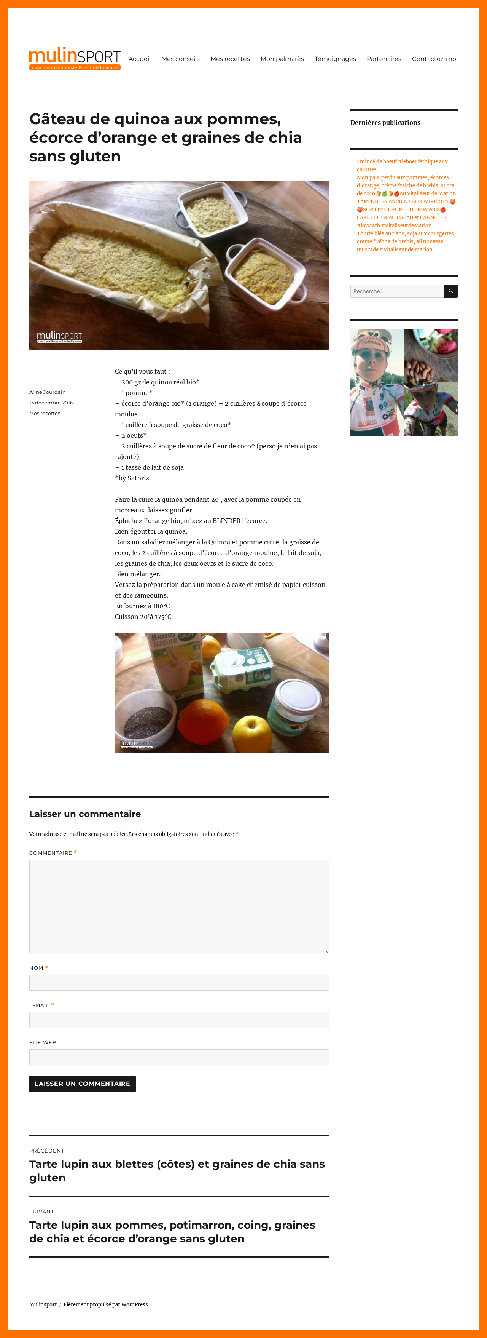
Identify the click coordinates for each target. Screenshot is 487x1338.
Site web (43, 1042)
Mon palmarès (282, 58)
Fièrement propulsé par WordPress (106, 1304)
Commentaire (53, 853)
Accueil (140, 58)
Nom (38, 968)
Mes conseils (180, 58)
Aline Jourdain (47, 392)
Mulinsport (43, 1304)
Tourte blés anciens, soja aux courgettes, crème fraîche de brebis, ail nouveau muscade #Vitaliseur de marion (406, 241)
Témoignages (335, 58)
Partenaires (384, 58)
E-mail (41, 1005)
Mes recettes (230, 58)
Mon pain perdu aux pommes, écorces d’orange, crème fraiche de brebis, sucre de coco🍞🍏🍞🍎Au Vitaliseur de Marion (406, 185)
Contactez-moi (435, 58)
